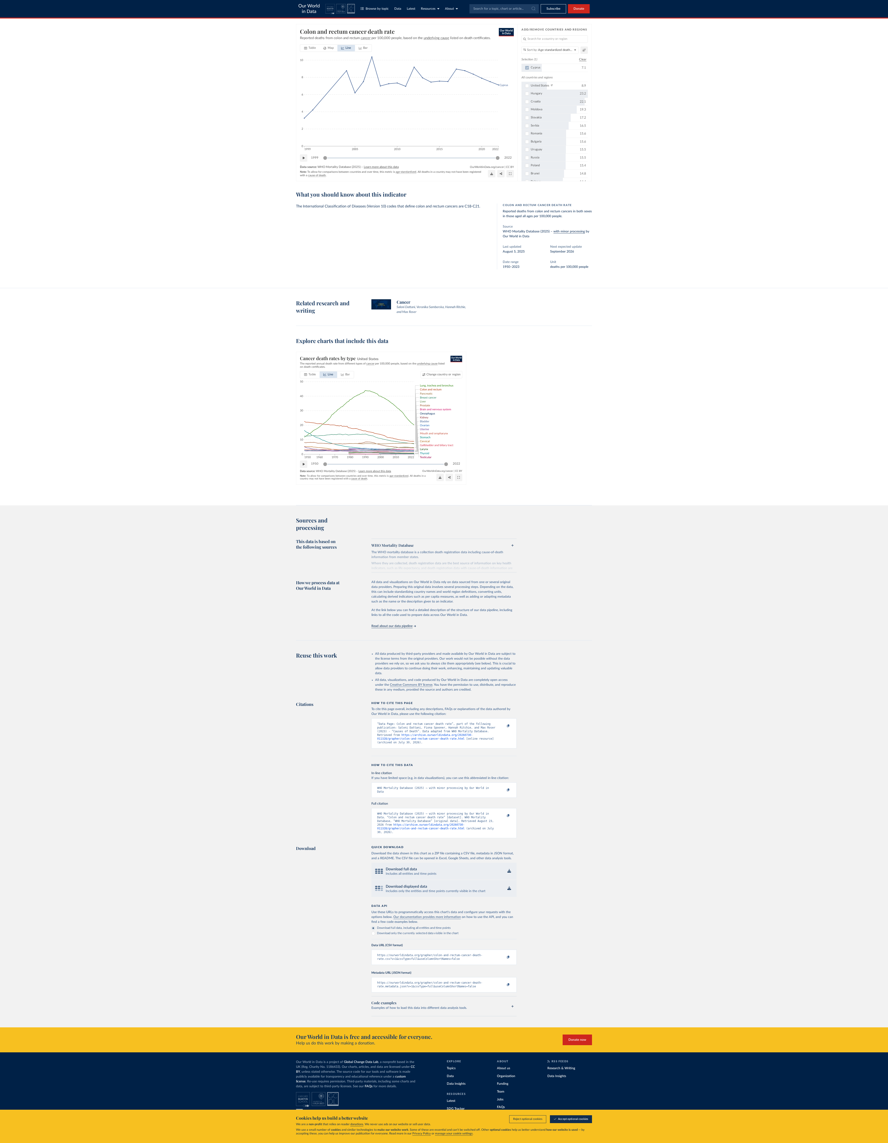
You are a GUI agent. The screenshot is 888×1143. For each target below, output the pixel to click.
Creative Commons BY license (411, 684)
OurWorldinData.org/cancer (487, 167)
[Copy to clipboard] (503, 726)
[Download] (491, 173)
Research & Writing (561, 1068)
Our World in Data (309, 9)
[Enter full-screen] (510, 173)
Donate (579, 8)
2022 (508, 157)
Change (443, 374)
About (449, 8)
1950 (314, 463)
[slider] (325, 158)
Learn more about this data (381, 167)
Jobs (500, 1099)
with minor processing (569, 231)
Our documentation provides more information (427, 917)
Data (397, 8)
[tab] (310, 48)
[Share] (501, 173)
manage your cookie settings (454, 1133)
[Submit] (533, 9)
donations (356, 1124)
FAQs (369, 1086)
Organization (506, 1076)
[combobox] (504, 8)
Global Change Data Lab (361, 1062)
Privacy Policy (421, 1133)
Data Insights (456, 1083)
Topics (451, 1068)
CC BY (510, 167)
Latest (411, 8)
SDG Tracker (456, 1108)
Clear (582, 59)
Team (500, 1091)
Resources (428, 8)
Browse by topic (377, 8)
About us (503, 1068)
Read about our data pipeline (392, 626)
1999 (314, 157)
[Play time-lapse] (303, 158)
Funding (502, 1083)
